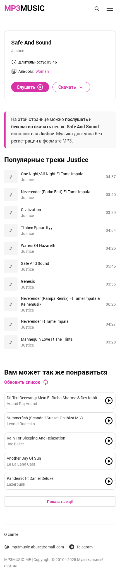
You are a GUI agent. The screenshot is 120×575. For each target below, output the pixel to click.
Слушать (26, 87)
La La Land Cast (21, 464)
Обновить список (22, 382)
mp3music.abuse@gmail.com (37, 547)
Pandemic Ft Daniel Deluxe (30, 478)
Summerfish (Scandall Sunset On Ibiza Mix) (45, 417)
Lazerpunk (16, 484)
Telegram (84, 547)
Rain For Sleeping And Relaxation (36, 438)
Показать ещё (60, 501)
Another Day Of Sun (24, 458)
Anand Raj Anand (22, 403)
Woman (42, 71)
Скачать (67, 87)
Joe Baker (15, 444)
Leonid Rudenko (21, 423)
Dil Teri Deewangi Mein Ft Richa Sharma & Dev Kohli (52, 397)
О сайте (11, 534)
